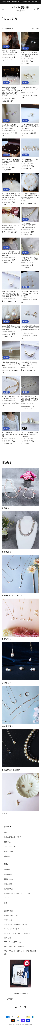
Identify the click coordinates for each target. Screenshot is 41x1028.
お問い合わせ (8, 874)
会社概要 (7, 870)
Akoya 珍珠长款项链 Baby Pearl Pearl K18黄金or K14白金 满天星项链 (11, 434)
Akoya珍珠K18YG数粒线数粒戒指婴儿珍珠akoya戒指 (10, 226)
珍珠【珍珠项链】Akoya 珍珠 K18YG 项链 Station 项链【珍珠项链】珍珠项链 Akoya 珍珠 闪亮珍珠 (30, 399)
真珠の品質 (8, 884)
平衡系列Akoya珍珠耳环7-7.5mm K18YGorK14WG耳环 (9, 51)
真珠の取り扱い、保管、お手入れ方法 (17, 893)
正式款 (4, 508)
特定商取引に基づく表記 (12, 837)
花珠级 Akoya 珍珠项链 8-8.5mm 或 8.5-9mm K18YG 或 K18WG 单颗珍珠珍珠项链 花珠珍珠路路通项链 (10, 294)
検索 (5, 832)
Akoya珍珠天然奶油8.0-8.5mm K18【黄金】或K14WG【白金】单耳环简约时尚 (30, 258)
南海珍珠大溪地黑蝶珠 (11, 770)
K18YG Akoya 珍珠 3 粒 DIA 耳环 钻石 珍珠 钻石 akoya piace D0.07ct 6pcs (30, 434)
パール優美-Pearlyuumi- (18, 1024)
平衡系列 (5, 639)
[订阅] (34, 999)
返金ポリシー (8, 851)
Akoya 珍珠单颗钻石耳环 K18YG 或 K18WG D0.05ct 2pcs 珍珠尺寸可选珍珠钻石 (11, 327)
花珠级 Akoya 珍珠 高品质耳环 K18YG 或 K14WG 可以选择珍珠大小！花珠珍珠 (29, 54)
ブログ (6, 898)
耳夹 (3, 813)
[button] (2, 8)
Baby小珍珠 (6, 726)
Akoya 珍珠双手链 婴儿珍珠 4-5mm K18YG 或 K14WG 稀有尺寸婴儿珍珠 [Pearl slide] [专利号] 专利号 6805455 (30, 196)
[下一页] (34, 452)
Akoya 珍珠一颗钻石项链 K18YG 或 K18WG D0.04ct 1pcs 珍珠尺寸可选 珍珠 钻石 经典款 (11, 195)
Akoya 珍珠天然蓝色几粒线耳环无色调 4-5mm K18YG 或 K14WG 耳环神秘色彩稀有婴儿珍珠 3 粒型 (30, 328)
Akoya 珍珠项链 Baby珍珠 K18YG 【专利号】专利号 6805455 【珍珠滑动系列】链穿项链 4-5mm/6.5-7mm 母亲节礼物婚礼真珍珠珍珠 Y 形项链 (11, 90)
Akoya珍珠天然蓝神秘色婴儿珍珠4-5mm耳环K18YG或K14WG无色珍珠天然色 (30, 126)
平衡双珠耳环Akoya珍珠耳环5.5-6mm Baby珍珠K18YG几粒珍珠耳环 (11, 363)
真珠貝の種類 (8, 889)
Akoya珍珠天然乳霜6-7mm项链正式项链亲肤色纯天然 (11, 397)
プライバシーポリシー (12, 847)
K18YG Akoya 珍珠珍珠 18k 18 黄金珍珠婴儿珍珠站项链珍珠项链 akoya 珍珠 (11, 253)
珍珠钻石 (5, 683)
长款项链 (5, 552)
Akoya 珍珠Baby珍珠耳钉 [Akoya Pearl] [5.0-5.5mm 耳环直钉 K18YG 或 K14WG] (10, 126)
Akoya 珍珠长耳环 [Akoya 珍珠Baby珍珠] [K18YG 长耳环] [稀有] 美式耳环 (29, 293)
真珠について (8, 879)
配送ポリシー (8, 842)
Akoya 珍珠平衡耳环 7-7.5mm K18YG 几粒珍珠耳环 (29, 160)
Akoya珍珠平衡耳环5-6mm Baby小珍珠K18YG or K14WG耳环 (29, 88)
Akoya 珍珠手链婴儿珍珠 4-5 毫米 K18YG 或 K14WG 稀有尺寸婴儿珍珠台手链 (11, 161)
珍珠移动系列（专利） (11, 595)
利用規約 (7, 856)
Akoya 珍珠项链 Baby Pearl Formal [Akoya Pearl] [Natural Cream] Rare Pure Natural (29, 225)
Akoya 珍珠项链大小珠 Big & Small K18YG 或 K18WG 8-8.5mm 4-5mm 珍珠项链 (30, 363)
